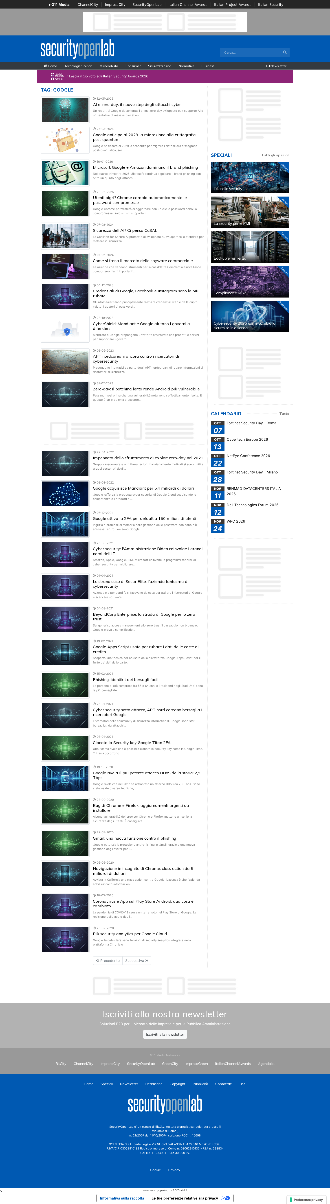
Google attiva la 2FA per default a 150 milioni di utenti (144, 518)
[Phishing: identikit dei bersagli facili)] (65, 685)
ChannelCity (87, 4)
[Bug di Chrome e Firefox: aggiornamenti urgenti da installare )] (65, 810)
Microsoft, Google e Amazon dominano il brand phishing (145, 167)
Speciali (107, 1083)
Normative (186, 66)
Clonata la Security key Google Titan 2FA (132, 742)
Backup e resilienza (230, 258)
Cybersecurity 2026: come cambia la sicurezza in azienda (244, 325)
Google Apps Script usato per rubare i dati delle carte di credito (146, 649)
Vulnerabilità (109, 66)
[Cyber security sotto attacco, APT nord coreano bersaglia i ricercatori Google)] (65, 715)
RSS (243, 1083)
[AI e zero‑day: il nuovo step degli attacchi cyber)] (65, 109)
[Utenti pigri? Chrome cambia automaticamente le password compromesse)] (65, 203)
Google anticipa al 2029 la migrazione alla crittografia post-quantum (144, 137)
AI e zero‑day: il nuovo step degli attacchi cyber (137, 104)
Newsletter (278, 66)
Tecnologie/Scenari (78, 66)
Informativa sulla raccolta (122, 1198)
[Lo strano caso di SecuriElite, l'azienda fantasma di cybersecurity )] (65, 586)
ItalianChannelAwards (233, 1063)
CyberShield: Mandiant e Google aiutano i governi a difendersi (141, 326)
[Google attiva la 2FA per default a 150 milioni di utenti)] (65, 523)
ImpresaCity (115, 4)
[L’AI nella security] (250, 177)
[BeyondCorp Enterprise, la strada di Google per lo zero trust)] (65, 619)
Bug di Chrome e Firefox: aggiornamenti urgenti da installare (141, 808)
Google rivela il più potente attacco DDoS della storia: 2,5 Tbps (146, 775)
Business (208, 66)
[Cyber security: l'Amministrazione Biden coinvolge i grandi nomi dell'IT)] (65, 554)
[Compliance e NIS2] (250, 282)
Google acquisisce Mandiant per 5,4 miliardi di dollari (143, 488)
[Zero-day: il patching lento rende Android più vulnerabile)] (65, 394)
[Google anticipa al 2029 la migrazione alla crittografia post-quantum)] (65, 140)
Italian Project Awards (232, 4)
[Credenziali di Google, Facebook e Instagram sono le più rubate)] (65, 296)
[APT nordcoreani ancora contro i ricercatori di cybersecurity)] (65, 361)
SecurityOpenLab (147, 4)
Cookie (155, 1170)
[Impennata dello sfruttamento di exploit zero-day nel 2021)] (65, 463)
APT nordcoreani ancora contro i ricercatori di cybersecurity (136, 359)
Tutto (284, 413)
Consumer (133, 66)
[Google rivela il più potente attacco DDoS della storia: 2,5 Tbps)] (65, 778)
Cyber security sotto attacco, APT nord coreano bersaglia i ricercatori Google (147, 712)
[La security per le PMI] (250, 212)
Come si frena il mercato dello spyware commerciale (143, 260)
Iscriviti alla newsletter (165, 1034)
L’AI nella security (228, 188)
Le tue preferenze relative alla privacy (185, 1198)
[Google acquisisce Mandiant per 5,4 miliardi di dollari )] (65, 493)
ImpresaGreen (196, 1063)
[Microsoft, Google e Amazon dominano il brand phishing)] (65, 172)
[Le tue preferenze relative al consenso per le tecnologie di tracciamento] (306, 1199)
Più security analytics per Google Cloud (130, 933)
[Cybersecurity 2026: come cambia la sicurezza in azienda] (250, 316)
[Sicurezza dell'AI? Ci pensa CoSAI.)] (65, 235)
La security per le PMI (232, 223)
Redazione (154, 1083)
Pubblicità (200, 1083)
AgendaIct (266, 1063)
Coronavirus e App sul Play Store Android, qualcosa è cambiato (143, 904)
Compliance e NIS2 (230, 293)
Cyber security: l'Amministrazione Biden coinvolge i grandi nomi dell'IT (148, 551)
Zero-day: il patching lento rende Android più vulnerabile (146, 389)
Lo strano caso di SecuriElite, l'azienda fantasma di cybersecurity (141, 584)
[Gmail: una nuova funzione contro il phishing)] (65, 843)
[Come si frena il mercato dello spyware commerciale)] (65, 266)
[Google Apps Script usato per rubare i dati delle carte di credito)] (65, 652)
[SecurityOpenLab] (77, 48)
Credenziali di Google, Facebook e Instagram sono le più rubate (145, 293)
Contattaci (223, 1083)
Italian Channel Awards (188, 4)
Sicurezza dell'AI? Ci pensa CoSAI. (125, 230)
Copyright (177, 1083)
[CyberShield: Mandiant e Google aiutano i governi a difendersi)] (65, 329)
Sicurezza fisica (159, 66)
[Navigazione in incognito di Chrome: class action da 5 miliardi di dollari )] (65, 873)
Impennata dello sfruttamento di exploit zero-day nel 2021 (148, 457)
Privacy (174, 1170)
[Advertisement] (165, 986)
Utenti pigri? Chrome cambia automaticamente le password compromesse (140, 200)
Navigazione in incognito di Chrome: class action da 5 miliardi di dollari (143, 871)
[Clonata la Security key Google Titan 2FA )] (65, 747)
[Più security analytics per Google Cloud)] (65, 939)
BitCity (60, 1063)
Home (52, 66)
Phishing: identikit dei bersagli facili (126, 679)
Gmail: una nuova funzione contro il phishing (134, 838)
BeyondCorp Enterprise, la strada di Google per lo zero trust (144, 617)
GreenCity (170, 1063)
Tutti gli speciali (275, 155)
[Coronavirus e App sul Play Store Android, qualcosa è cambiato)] (65, 906)
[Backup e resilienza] (250, 247)
